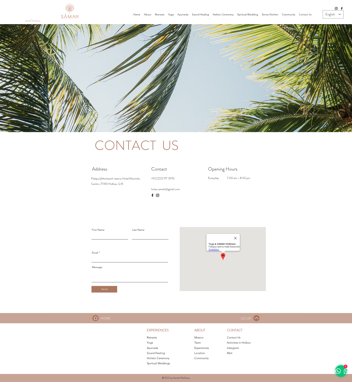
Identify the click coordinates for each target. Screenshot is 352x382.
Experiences (201, 348)
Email (95, 252)
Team (197, 342)
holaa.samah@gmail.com (165, 189)
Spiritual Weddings (158, 363)
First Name (98, 230)
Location (199, 353)
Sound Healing (156, 353)
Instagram (233, 348)
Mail (229, 353)
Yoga (150, 342)
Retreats (152, 337)
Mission (198, 337)
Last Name (138, 230)
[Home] (95, 318)
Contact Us (233, 337)
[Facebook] (342, 8)
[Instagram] (336, 8)
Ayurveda (152, 348)
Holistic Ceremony (158, 358)
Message (97, 267)
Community (201, 358)
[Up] (256, 318)
